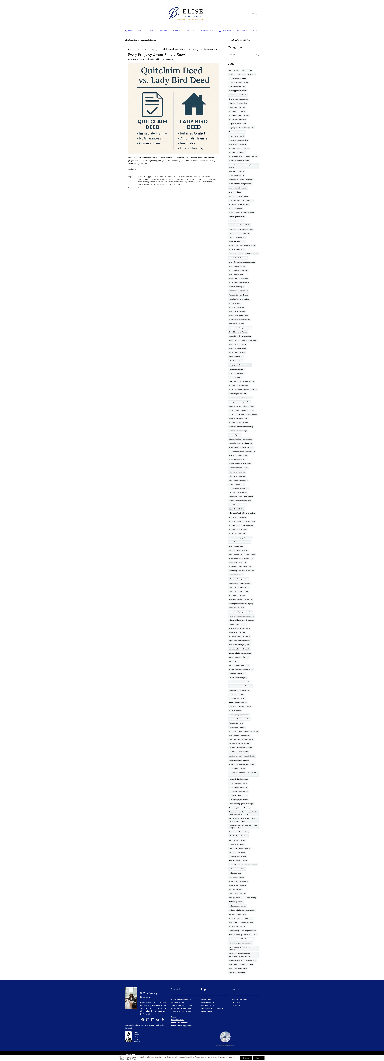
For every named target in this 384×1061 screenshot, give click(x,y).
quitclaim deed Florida (237, 111)
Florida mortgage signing (238, 783)
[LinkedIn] (153, 1020)
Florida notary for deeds (237, 78)
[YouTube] (158, 1020)
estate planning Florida (237, 107)
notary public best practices (239, 283)
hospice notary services (237, 144)
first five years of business (238, 881)
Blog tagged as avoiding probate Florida (141, 40)
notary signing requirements (239, 715)
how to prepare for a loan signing (241, 604)
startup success (234, 898)
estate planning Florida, (147, 182)
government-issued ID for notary (241, 497)
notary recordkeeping (236, 287)
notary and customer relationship (241, 427)
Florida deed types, (145, 177)
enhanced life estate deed (238, 103)
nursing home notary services (239, 402)
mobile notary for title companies (241, 525)
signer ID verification (236, 509)
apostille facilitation (236, 221)
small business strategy (237, 894)
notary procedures (251, 731)
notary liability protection (238, 278)
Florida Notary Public (236, 694)
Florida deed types (249, 74)
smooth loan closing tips (237, 624)
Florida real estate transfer (238, 82)
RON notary (250, 451)
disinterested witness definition (240, 180)
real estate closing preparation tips (241, 616)
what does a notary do (237, 973)
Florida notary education (238, 787)
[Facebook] (143, 1020)
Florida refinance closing (238, 795)
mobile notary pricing (236, 307)
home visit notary (235, 303)
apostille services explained (239, 233)
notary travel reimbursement (239, 320)
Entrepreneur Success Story (239, 832)
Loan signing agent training (238, 800)
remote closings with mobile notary (242, 554)
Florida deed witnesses (237, 698)
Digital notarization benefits (239, 657)
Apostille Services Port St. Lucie (240, 748)
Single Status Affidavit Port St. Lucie (242, 764)
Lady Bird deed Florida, (202, 177)
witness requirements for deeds (240, 686)
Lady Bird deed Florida (237, 87)
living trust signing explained (239, 636)
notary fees (233, 922)
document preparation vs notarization (242, 960)
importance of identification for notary (243, 340)
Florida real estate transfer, (182, 177)
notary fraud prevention (237, 348)
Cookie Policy (131, 1059)
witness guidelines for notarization (241, 213)
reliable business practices (238, 579)
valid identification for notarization (242, 513)
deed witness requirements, (187, 179)
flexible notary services (237, 517)
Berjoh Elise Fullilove (153, 59)
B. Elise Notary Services (237, 119)
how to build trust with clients (240, 567)
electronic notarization (237, 674)
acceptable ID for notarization (240, 336)
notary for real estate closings (239, 542)
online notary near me (237, 472)
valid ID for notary (235, 361)
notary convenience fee (237, 311)
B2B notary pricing (249, 898)
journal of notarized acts (238, 258)
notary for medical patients (239, 161)
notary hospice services (237, 394)
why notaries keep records (238, 291)
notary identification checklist (240, 501)
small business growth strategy (240, 583)
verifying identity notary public (240, 365)
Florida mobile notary (237, 132)
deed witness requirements (238, 99)
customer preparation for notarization (243, 414)
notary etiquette (234, 435)
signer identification (236, 357)
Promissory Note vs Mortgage (239, 808)
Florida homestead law (237, 768)
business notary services (237, 906)
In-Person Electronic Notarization (241, 669)
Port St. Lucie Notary (236, 844)
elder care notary (235, 377)
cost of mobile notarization (239, 299)
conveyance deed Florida (238, 95)
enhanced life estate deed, (208, 179)
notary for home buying (237, 534)
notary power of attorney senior (240, 398)
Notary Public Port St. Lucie (239, 760)
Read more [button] (132, 169)
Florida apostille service (237, 217)
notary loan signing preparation (240, 612)
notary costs (248, 918)
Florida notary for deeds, (162, 177)
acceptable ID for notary (237, 492)
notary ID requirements (237, 344)
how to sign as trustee (237, 632)
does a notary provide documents (241, 964)
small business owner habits (239, 587)
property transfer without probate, (169, 184)
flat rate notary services (237, 914)
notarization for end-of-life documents (243, 156)
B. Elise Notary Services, (205, 182)
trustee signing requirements (239, 649)
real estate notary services (238, 550)
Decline (246, 1058)
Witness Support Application (181, 1026)
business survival (251, 865)
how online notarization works (240, 464)
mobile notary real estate (238, 529)
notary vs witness (235, 192)
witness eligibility (235, 208)
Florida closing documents (238, 779)
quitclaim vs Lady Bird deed (239, 115)
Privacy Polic (205, 1000)
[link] (131, 989)
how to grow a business (237, 885)
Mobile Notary (234, 70)
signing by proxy (248, 739)
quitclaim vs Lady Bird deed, (185, 182)
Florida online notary (236, 451)
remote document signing (238, 678)
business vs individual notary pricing (242, 910)
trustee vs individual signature (240, 653)
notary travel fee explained (238, 315)
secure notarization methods (239, 682)
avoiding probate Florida (238, 91)
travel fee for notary (236, 324)
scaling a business (235, 889)
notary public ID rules (237, 352)
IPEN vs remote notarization (239, 665)
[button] (253, 14)
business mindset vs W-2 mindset (241, 558)
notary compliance (235, 731)
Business (141, 188)
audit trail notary (251, 254)
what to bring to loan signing (239, 628)
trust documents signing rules (239, 645)
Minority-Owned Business (238, 836)
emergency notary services (238, 140)
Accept (258, 1058)
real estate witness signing (238, 196)
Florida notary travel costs (238, 295)
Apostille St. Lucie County (238, 752)
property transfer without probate (241, 128)
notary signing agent (236, 546)
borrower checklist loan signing (240, 599)
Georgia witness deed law (238, 702)
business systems (235, 873)
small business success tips (238, 591)
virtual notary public (236, 484)
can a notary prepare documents (240, 943)
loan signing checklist (236, 608)
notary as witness (235, 711)
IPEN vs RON (233, 661)
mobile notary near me (237, 152)
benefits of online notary (238, 455)
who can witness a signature (239, 204)
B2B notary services (236, 902)
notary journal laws (236, 274)
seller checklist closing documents (241, 620)
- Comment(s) (168, 59)
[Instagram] (148, 1020)
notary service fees (246, 922)
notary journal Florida (237, 266)
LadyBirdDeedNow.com (237, 124)
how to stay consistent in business (241, 571)
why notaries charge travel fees (240, 328)
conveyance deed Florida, (167, 179)
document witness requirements (240, 184)
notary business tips (236, 575)
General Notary (234, 74)
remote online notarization (238, 480)
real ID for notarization (237, 505)
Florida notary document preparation (242, 931)
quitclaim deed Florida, (165, 182)
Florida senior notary (236, 369)
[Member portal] (257, 14)
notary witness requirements (239, 735)
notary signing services (237, 926)
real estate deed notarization (239, 719)
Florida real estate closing (238, 791)
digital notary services (237, 459)
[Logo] (186, 13)
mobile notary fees (235, 918)
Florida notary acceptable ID (239, 488)
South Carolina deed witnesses (240, 706)
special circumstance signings (239, 744)
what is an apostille (236, 254)
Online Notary (247, 70)
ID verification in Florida (238, 332)
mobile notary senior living (238, 385)
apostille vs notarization (237, 237)
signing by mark (234, 739)
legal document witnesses (238, 188)
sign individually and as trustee (240, 641)
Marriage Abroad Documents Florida (242, 756)
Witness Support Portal (179, 1023)
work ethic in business (237, 595)
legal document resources (238, 969)
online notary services (237, 476)
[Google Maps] (163, 1020)
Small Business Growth (237, 856)
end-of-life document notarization (241, 381)
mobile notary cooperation (238, 422)
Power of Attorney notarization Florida (243, 935)
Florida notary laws (236, 723)
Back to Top (130, 1055)
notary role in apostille (237, 250)
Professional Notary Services (239, 848)
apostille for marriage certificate (241, 229)
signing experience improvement (240, 439)
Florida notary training (237, 727)
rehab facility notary (236, 171)
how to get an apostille (237, 241)
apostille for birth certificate (239, 225)
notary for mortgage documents (240, 538)
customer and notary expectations (241, 410)
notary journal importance (238, 270)
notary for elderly (235, 390)
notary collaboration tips (238, 431)
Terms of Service (207, 1002)
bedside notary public (236, 136)
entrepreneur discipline (237, 562)
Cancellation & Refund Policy (212, 1008)
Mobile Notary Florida (237, 840)
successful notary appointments (240, 443)
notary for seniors (250, 390)
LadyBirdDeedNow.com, (147, 184)
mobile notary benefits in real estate (242, 521)
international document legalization (242, 245)
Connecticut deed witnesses (239, 690)
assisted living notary (236, 373)
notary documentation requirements (242, 262)
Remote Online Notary (237, 852)
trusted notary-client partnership (241, 447)
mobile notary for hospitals (239, 148)
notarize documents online (238, 468)
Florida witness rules (236, 175)
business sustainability (237, 869)
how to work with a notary (238, 418)
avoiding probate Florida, (147, 179)
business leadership (236, 865)
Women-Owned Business (238, 861)
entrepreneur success (236, 877)
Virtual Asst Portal (177, 1020)
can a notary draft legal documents (241, 939)
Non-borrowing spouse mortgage (241, 804)
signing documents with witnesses (241, 200)
